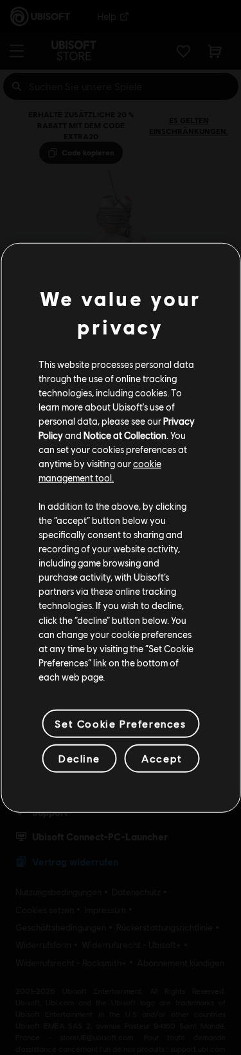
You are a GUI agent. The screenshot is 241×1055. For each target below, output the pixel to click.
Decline (79, 758)
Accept (162, 758)
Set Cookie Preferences (120, 723)
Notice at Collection (125, 435)
